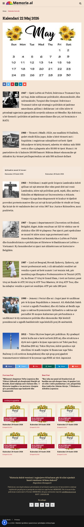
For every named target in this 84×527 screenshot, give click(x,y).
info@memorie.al (69, 492)
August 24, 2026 (35, 454)
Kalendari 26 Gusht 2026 (13, 452)
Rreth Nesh (6, 520)
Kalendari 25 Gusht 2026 (40, 452)
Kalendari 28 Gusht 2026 (54, 174)
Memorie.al (7, 523)
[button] (4, 522)
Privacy (17, 520)
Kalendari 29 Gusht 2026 (14, 174)
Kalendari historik (13, 11)
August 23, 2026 (62, 454)
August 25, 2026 (8, 427)
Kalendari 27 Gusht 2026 (67, 424)
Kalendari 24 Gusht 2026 (67, 452)
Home (4, 11)
